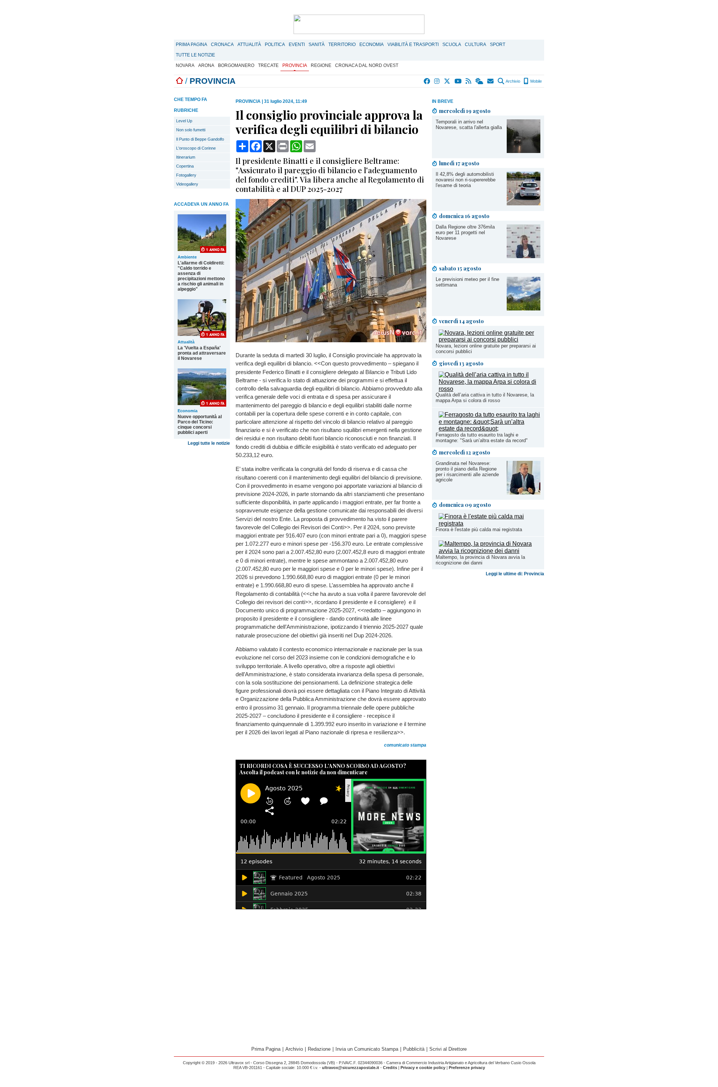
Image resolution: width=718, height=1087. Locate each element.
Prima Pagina (191, 44)
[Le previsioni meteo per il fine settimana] (523, 308)
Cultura (475, 44)
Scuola (451, 44)
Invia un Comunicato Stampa (366, 1049)
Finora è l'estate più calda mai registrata (479, 529)
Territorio (342, 44)
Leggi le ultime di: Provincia (515, 573)
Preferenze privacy (467, 1067)
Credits (390, 1067)
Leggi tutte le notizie (209, 443)
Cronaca (222, 44)
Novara (185, 65)
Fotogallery (186, 175)
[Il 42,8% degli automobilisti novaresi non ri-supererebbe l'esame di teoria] (523, 203)
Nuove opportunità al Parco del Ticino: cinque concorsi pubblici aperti (200, 424)
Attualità (249, 44)
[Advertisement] (488, 638)
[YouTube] (458, 81)
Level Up (184, 121)
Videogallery (187, 184)
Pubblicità (413, 1049)
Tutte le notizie (195, 55)
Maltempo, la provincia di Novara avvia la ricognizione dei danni (480, 560)
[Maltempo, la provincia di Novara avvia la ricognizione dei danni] (489, 551)
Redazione (319, 1049)
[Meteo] (479, 81)
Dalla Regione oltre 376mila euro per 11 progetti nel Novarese (465, 232)
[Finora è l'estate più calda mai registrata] (489, 523)
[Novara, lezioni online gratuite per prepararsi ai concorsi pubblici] (489, 339)
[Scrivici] (490, 81)
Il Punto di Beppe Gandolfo (200, 139)
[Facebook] (427, 81)
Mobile (535, 81)
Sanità (317, 44)
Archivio (512, 81)
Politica (275, 44)
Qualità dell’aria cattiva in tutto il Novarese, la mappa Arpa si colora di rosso (485, 397)
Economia (371, 44)
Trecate (268, 65)
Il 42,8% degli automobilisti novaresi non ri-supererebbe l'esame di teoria (465, 179)
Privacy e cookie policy (423, 1067)
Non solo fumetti (190, 130)
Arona (206, 65)
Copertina (185, 166)
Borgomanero (236, 65)
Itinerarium (185, 157)
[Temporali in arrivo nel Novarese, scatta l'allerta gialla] (523, 151)
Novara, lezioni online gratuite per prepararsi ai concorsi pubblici (486, 348)
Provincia (294, 65)
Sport (497, 44)
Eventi (297, 44)
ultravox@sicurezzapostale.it (350, 1067)
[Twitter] (447, 81)
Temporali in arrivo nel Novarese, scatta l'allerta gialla (469, 124)
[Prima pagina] (179, 81)
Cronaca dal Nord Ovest (366, 65)
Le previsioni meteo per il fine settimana (467, 282)
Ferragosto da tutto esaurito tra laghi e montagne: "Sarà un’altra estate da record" (482, 437)
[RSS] (469, 81)
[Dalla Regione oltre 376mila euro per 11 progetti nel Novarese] (523, 256)
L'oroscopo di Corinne (196, 148)
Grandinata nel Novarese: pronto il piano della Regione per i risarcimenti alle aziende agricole (467, 471)
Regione (321, 65)
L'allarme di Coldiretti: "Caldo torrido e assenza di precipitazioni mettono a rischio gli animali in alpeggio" (201, 276)
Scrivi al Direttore (448, 1049)
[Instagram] (437, 81)
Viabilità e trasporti (413, 44)
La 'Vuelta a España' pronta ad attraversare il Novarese (202, 353)
